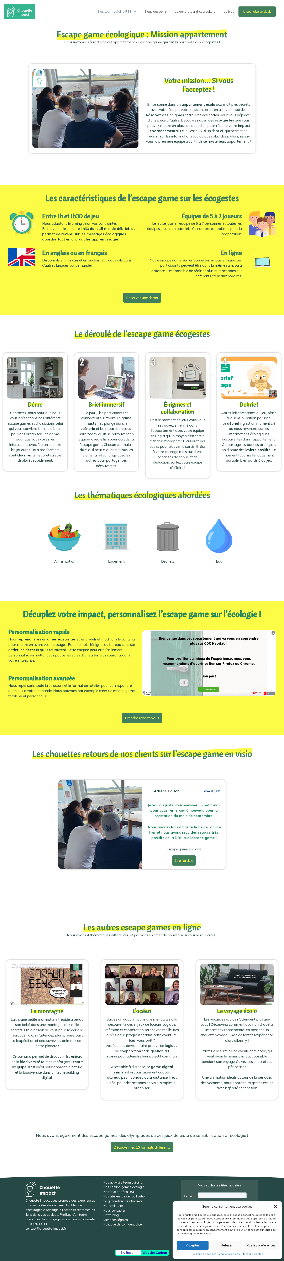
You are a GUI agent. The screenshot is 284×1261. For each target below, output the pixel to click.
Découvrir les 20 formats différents (142, 1147)
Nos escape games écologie (123, 1187)
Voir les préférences (261, 1245)
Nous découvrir (155, 11)
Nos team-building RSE (114, 11)
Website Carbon (154, 1253)
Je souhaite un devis (257, 11)
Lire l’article (184, 860)
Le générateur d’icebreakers (195, 11)
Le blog (228, 11)
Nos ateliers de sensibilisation (124, 1196)
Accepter (192, 1245)
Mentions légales (229, 1253)
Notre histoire (113, 1206)
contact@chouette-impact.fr (46, 1228)
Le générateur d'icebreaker (122, 1201)
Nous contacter (114, 1210)
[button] (276, 1207)
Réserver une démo (142, 298)
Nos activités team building (122, 1182)
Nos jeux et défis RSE (119, 1192)
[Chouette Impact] (19, 11)
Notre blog (111, 1215)
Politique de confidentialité (122, 1224)
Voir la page (47, 1024)
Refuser (226, 1245)
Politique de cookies (203, 1253)
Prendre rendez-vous (142, 718)
